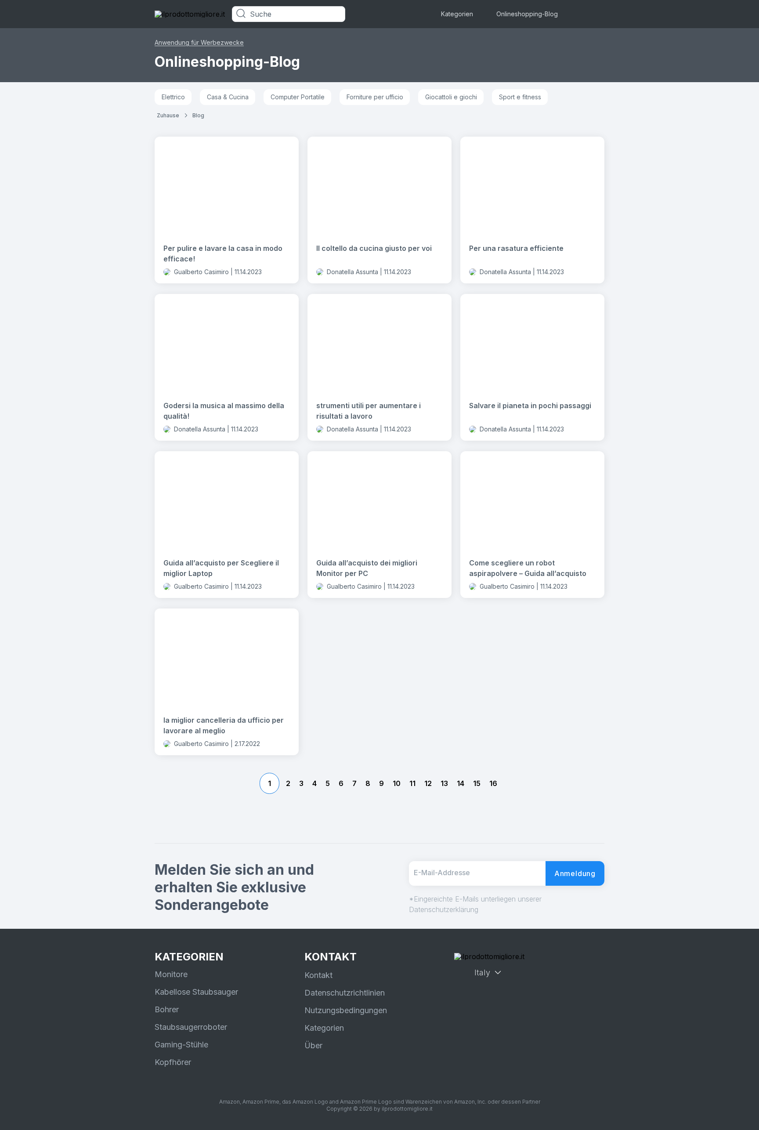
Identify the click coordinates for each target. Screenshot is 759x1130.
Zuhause (168, 115)
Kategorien (457, 14)
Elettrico (173, 97)
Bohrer (167, 1009)
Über (313, 1045)
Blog (198, 115)
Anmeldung (575, 873)
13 (444, 783)
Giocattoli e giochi (451, 97)
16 (493, 783)
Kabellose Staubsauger (196, 991)
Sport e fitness (520, 97)
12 (428, 783)
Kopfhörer (173, 1062)
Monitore (171, 974)
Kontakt (318, 975)
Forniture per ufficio (375, 97)
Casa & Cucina (228, 97)
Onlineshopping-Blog (527, 14)
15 (477, 783)
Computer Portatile (298, 97)
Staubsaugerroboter (191, 1027)
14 (460, 783)
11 (412, 783)
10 (397, 783)
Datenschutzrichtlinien (344, 992)
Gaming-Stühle (181, 1044)
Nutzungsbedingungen (345, 1010)
